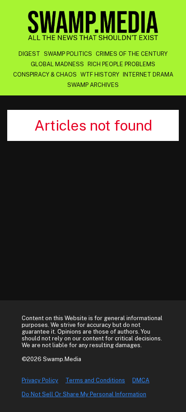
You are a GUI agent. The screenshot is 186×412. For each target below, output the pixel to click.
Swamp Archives (93, 84)
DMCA (140, 380)
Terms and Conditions (95, 380)
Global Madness (57, 64)
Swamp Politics (68, 53)
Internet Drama (148, 74)
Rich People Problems (121, 64)
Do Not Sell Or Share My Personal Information (84, 394)
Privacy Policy (40, 380)
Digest (29, 53)
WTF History (99, 74)
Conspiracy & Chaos (45, 74)
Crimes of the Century (131, 53)
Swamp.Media (93, 25)
